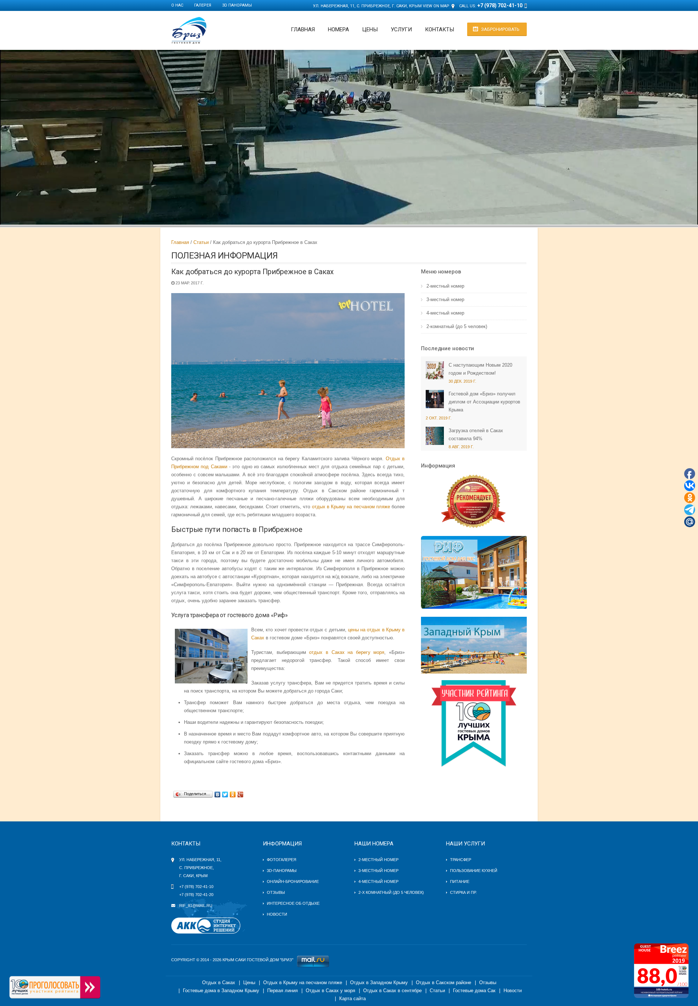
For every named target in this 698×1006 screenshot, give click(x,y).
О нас (177, 5)
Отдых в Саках (218, 982)
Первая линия (282, 990)
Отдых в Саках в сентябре (392, 990)
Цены (370, 29)
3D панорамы (237, 5)
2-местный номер (445, 286)
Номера (338, 29)
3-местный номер (445, 299)
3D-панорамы (282, 870)
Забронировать (500, 29)
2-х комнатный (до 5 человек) (391, 892)
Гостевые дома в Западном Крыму (221, 990)
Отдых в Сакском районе (443, 982)
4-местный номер (445, 313)
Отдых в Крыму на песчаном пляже (302, 982)
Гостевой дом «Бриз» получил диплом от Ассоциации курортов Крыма (484, 402)
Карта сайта (352, 998)
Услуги (401, 29)
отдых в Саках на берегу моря (346, 652)
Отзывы (276, 892)
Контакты (439, 29)
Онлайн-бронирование (293, 881)
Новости (277, 914)
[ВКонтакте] (217, 794)
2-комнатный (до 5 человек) (456, 326)
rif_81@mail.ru (195, 905)
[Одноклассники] (233, 794)
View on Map (436, 6)
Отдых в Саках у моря (330, 990)
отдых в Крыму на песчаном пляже (351, 506)
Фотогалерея (281, 859)
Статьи (201, 242)
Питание (459, 881)
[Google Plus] (240, 794)
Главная (303, 29)
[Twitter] (225, 794)
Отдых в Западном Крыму (379, 982)
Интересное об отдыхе (293, 903)
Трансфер (460, 859)
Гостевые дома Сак (474, 990)
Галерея (202, 5)
